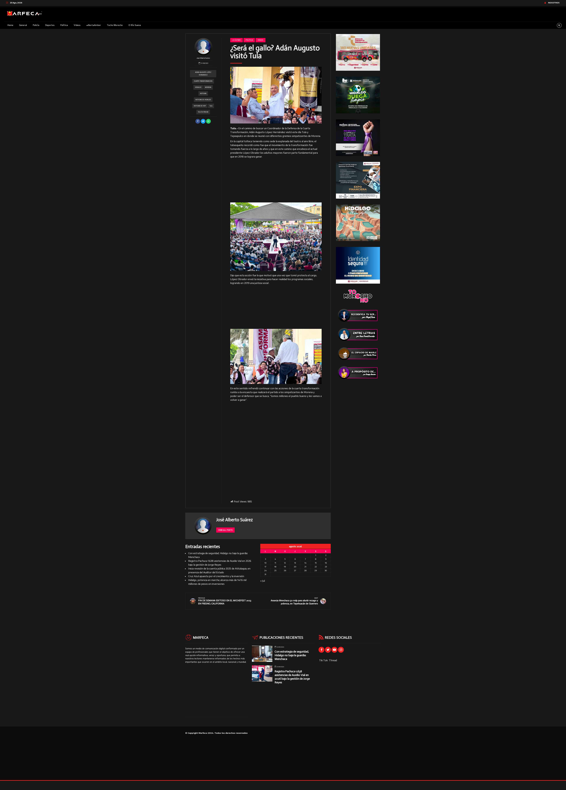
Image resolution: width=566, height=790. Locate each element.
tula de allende (203, 112)
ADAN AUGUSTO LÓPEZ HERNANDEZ (203, 73)
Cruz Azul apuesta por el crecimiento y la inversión (216, 576)
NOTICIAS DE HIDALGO (203, 100)
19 (285, 566)
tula (211, 106)
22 (316, 566)
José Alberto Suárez (203, 58)
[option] (276, 95)
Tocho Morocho (115, 25)
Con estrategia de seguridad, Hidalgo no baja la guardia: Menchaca (292, 655)
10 (265, 563)
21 (305, 566)
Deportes (50, 25)
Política (64, 25)
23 (326, 566)
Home (10, 25)
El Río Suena (135, 25)
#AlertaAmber (93, 25)
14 (305, 563)
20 (295, 566)
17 (265, 566)
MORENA (208, 87)
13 (295, 563)
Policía (36, 25)
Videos (77, 25)
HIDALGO (198, 87)
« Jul (262, 580)
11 (275, 563)
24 (265, 570)
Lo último (236, 40)
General (23, 25)
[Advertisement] (276, 180)
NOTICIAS (203, 93)
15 (316, 563)
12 (285, 563)
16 (326, 563)
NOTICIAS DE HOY (200, 106)
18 (275, 566)
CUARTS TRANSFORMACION (203, 81)
